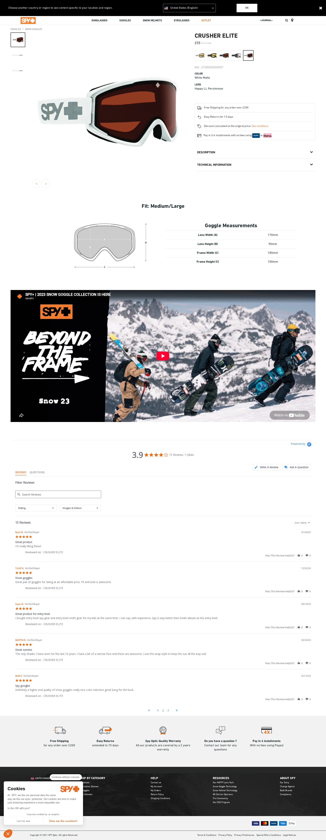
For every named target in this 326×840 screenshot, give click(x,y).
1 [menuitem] (158, 710)
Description (206, 152)
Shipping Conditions (160, 798)
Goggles (16, 29)
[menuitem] (99, 21)
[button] (7, 833)
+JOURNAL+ (266, 20)
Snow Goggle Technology (225, 787)
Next (45, 183)
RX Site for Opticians (223, 794)
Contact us (156, 783)
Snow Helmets (85, 794)
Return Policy (157, 794)
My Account (156, 787)
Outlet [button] (206, 20)
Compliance (285, 794)
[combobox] (36, 508)
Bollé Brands (286, 790)
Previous (36, 183)
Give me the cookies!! (63, 820)
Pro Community (220, 798)
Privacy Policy (225, 835)
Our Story (284, 783)
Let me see (23, 820)
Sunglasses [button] (99, 20)
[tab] (266, 467)
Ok (247, 8)
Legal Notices (289, 835)
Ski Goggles (83, 790)
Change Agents (287, 787)
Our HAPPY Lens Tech (223, 783)
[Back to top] (317, 830)
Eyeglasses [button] (181, 20)
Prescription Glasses (88, 787)
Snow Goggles (33, 29)
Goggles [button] (125, 20)
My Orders (156, 790)
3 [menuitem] (168, 710)
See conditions (260, 126)
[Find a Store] (292, 20)
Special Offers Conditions (268, 835)
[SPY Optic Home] (28, 20)
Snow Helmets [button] (152, 20)
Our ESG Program (221, 802)
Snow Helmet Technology (225, 790)
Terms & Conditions (206, 835)
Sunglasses (83, 783)
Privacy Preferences (244, 835)
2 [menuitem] (163, 710)
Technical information (214, 164)
